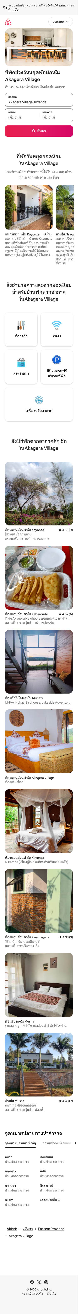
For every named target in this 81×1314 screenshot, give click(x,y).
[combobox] (39, 102)
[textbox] (22, 117)
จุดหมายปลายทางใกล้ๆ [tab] (20, 1143)
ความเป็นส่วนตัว (32, 1293)
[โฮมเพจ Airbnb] (8, 21)
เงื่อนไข (51, 1293)
